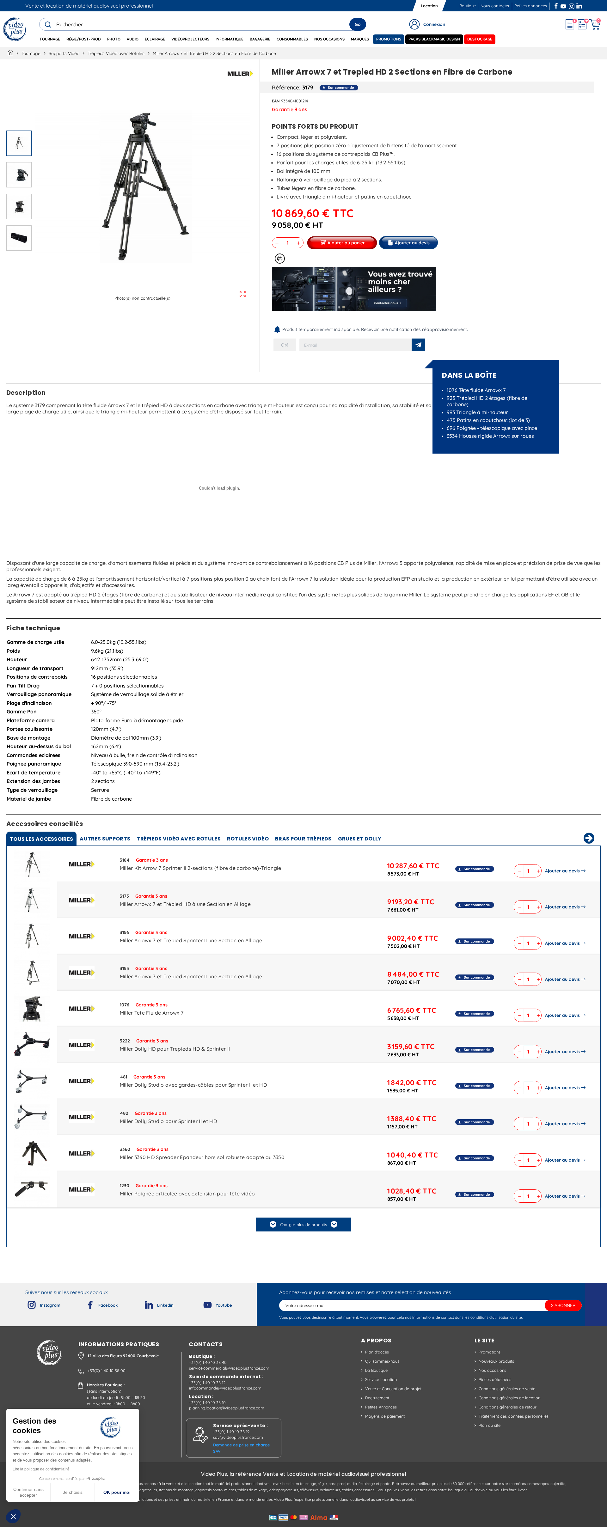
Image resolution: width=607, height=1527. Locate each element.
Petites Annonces (381, 1406)
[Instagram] (26, 1303)
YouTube (563, 5)
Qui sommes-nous (382, 1361)
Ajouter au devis (562, 871)
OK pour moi (117, 1492)
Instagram (571, 5)
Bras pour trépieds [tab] (303, 838)
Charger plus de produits (303, 1224)
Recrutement (377, 1397)
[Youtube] (202, 1303)
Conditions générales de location (509, 1397)
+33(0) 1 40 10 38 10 (207, 1402)
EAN (276, 100)
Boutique (467, 5)
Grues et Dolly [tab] (359, 838)
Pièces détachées (495, 1379)
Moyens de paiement (385, 1416)
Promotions (489, 1351)
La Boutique (376, 1370)
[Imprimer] (280, 258)
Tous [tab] (41, 839)
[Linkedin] (144, 1303)
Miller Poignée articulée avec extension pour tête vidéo (187, 1193)
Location (429, 5)
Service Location (381, 1379)
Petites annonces (530, 5)
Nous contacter (495, 5)
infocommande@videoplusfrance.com (225, 1387)
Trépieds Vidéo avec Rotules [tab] (179, 838)
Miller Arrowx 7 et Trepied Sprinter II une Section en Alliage (191, 940)
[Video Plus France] (15, 29)
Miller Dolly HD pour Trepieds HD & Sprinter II (175, 1049)
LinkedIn (579, 5)
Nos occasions (492, 1370)
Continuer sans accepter (28, 1492)
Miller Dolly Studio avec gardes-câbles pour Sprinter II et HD (193, 1085)
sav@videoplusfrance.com (238, 1437)
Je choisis (73, 1492)
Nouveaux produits (496, 1361)
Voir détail (32, 865)
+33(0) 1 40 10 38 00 (107, 1370)
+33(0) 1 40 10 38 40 (208, 1362)
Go (358, 24)
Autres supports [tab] (105, 838)
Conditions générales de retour (507, 1406)
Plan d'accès (377, 1351)
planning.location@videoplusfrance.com (226, 1407)
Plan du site (489, 1425)
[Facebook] (85, 1303)
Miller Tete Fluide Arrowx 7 (152, 1013)
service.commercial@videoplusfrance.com (229, 1368)
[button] (13, 1516)
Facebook (556, 5)
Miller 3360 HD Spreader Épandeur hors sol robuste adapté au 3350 (202, 1157)
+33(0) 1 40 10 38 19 (231, 1431)
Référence (285, 87)
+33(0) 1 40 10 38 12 (207, 1382)
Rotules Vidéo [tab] (248, 838)
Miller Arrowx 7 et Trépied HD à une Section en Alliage (185, 904)
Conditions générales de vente (507, 1388)
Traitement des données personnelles (514, 1416)
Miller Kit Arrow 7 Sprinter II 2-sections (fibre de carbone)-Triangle (200, 868)
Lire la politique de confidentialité (41, 1469)
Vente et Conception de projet (393, 1388)
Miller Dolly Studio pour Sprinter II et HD (168, 1121)
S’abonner (563, 1305)
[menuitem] (49, 39)
